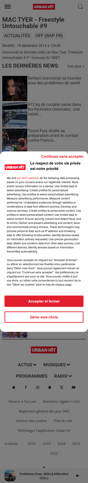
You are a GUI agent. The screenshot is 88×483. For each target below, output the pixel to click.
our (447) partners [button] (28, 178)
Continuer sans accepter (62, 156)
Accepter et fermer (44, 301)
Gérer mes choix (44, 317)
